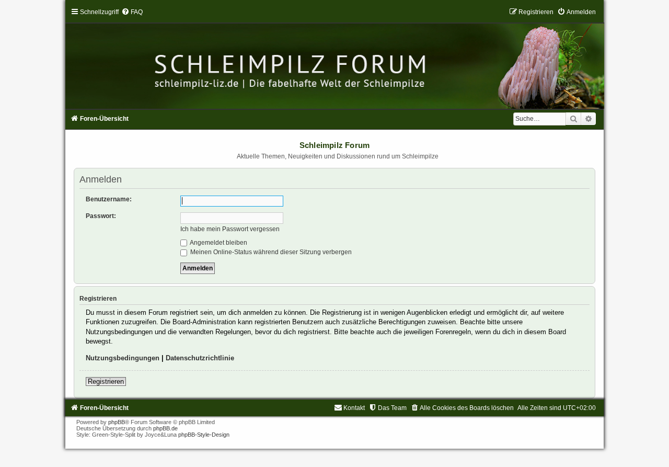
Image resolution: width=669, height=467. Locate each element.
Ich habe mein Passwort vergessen (230, 229)
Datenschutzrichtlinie (200, 358)
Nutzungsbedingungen (122, 358)
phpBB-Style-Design (203, 434)
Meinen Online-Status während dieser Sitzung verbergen (270, 252)
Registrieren (106, 381)
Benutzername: (109, 199)
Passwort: (101, 216)
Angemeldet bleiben (218, 242)
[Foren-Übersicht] (334, 58)
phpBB (116, 422)
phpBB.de (165, 428)
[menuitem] (132, 12)
